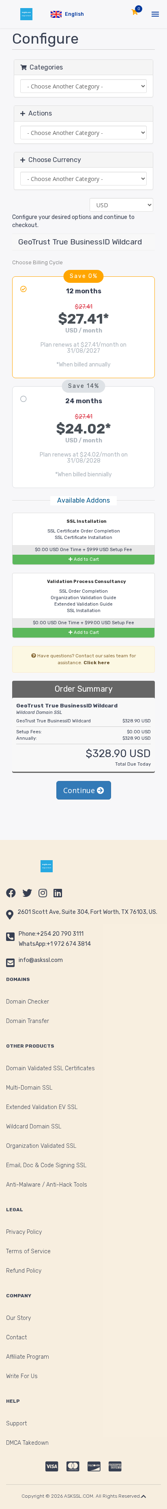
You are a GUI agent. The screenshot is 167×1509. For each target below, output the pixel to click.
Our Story (18, 1318)
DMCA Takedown (27, 1443)
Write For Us (22, 1376)
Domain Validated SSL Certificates (50, 1068)
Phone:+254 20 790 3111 (51, 933)
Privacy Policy (24, 1232)
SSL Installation (86, 521)
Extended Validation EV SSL (41, 1107)
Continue (80, 790)
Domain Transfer (27, 1021)
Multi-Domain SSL (29, 1087)
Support (16, 1423)
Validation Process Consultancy (86, 581)
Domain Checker (27, 1001)
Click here (97, 662)
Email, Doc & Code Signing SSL (46, 1165)
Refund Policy (23, 1270)
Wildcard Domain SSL (33, 1126)
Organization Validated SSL (41, 1146)
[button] (67, 14)
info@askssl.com (41, 960)
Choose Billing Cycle (37, 262)
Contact (16, 1337)
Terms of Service (28, 1251)
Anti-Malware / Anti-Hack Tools (46, 1184)
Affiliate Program (27, 1356)
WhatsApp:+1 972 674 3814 (55, 944)
